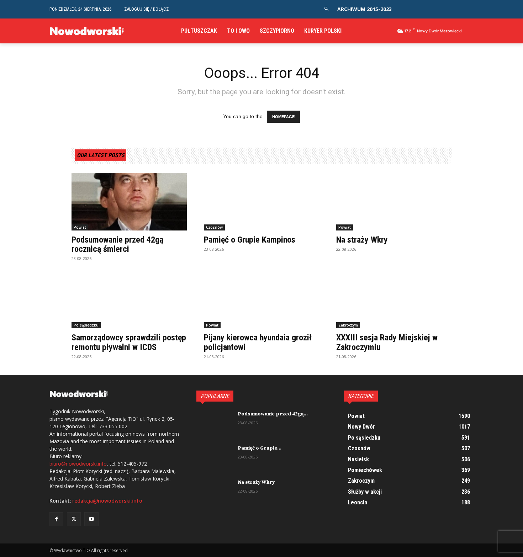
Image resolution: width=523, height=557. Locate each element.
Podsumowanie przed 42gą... (273, 414)
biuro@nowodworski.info (78, 463)
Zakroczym (348, 325)
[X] (74, 519)
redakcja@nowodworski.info (107, 501)
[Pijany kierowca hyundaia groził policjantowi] (261, 299)
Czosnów (214, 227)
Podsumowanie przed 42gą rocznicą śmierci (117, 244)
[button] (326, 9)
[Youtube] (91, 519)
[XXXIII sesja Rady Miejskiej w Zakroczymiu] (393, 299)
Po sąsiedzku (86, 325)
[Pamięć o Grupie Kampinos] (261, 201)
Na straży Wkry (362, 240)
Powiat (80, 227)
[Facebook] (56, 519)
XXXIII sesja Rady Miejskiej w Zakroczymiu (387, 342)
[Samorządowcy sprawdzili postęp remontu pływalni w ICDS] (129, 299)
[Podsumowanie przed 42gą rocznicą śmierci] (129, 201)
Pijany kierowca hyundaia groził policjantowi (258, 342)
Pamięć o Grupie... (259, 448)
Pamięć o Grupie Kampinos (249, 240)
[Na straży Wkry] (393, 201)
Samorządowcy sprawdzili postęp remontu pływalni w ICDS (129, 342)
